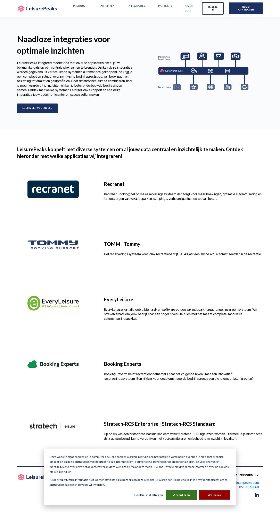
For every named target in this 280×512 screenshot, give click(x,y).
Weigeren (215, 495)
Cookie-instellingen (148, 495)
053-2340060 (249, 487)
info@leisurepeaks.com (242, 483)
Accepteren (181, 495)
